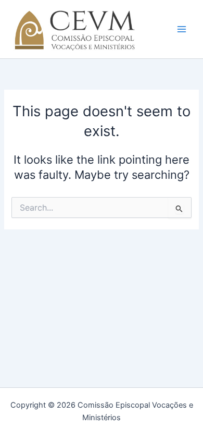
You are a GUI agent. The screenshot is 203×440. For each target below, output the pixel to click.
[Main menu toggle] (182, 29)
